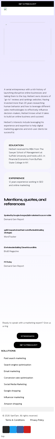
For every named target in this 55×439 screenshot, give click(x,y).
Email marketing (12, 371)
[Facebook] (20, 429)
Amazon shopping (13, 403)
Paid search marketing (15, 358)
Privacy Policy (37, 420)
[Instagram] (6, 429)
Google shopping (12, 390)
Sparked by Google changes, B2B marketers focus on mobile (27, 215)
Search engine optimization (17, 364)
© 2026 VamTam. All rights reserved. (20, 415)
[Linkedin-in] (5, 81)
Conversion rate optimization (18, 377)
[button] (49, 11)
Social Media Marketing (15, 384)
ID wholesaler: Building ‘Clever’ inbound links (20, 247)
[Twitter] (12, 81)
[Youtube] (27, 429)
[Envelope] (19, 81)
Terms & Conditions (15, 420)
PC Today (8, 262)
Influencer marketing (14, 397)
